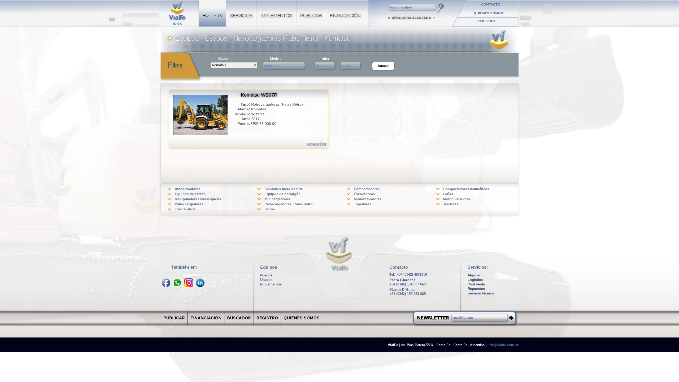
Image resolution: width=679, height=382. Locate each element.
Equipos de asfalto (190, 194)
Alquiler (474, 275)
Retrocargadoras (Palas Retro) (276, 38)
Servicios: (478, 267)
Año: (325, 58)
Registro (486, 21)
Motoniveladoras (457, 199)
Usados (216, 38)
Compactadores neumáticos (466, 189)
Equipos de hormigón (282, 194)
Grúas (448, 194)
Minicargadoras (277, 199)
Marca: (223, 58)
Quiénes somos (488, 13)
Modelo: (276, 58)
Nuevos (266, 275)
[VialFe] (339, 255)
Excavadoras (364, 194)
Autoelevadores (187, 189)
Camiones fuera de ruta (283, 189)
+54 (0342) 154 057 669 (407, 284)
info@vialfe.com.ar (503, 345)
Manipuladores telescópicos (198, 199)
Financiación (345, 15)
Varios (269, 209)
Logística (475, 280)
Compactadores (367, 189)
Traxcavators (185, 209)
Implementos (276, 15)
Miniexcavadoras (367, 199)
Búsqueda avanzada (411, 18)
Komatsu (337, 38)
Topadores (362, 204)
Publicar (311, 15)
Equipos (212, 15)
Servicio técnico (481, 293)
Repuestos (476, 289)
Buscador (239, 318)
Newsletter (433, 318)
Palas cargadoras (189, 204)
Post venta (476, 284)
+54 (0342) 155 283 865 (407, 294)
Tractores (450, 204)
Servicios (241, 15)
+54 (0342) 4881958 (412, 274)
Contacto (490, 5)
